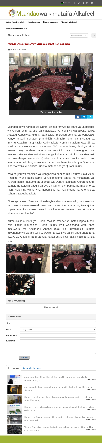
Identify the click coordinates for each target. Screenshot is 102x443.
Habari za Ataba (34, 22)
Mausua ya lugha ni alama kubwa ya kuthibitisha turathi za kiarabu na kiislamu (58, 388)
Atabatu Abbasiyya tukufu (15, 22)
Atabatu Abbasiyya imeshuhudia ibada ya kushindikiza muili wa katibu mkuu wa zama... (58, 428)
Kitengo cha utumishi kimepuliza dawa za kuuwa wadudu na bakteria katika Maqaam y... (58, 398)
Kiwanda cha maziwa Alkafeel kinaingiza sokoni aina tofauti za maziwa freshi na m (59, 408)
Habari (25, 35)
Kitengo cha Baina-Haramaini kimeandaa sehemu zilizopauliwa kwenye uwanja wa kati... (59, 418)
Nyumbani (13, 35)
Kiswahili (66, 3)
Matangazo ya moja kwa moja (16, 28)
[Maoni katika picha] (51, 81)
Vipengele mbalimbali (68, 22)
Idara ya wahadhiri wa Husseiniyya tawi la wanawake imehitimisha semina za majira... (56, 378)
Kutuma (24, 357)
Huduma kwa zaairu (50, 22)
